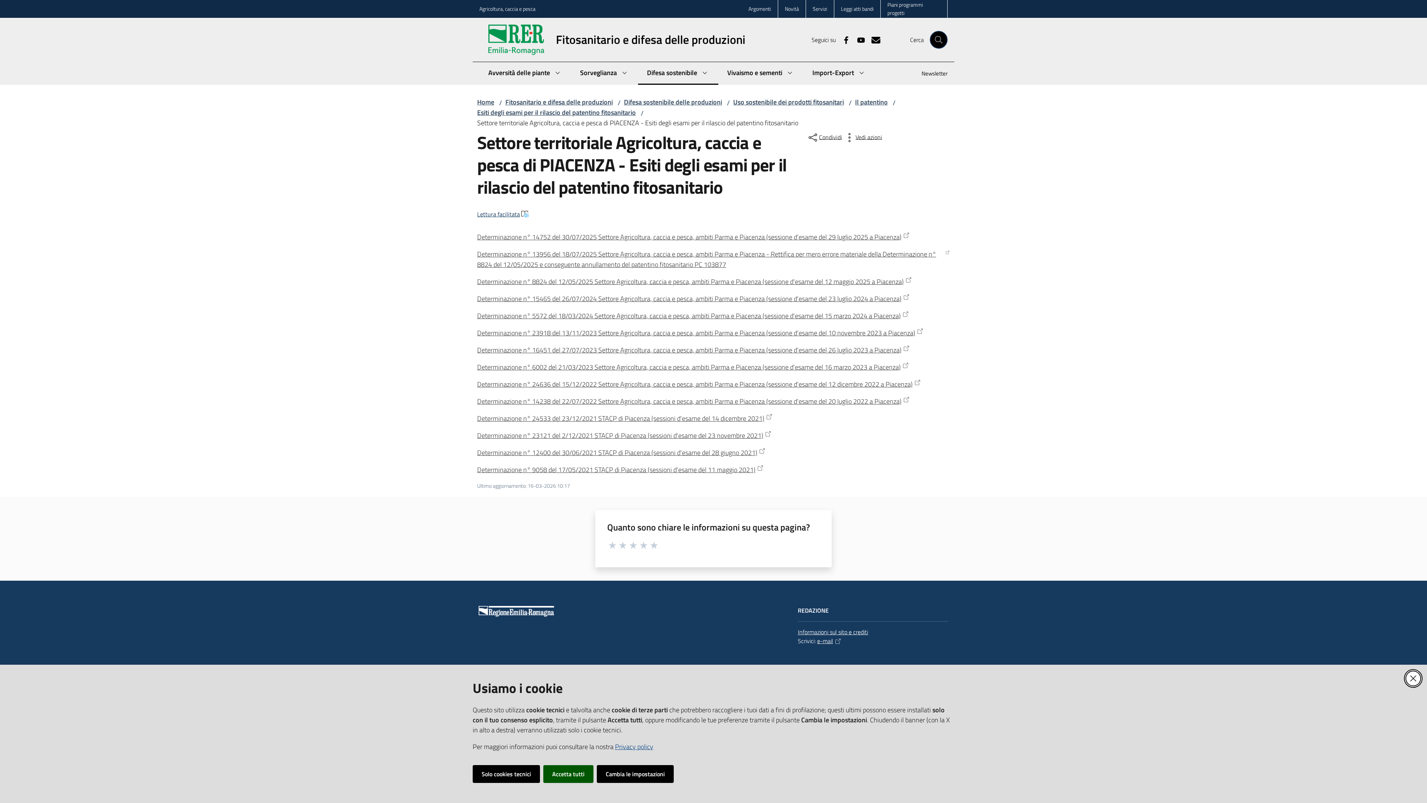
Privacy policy (634, 747)
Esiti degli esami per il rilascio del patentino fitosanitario (556, 112)
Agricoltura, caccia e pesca (507, 9)
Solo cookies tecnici (506, 774)
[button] (939, 40)
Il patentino (871, 102)
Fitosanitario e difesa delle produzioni (559, 102)
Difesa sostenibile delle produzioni (673, 102)
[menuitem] (930, 74)
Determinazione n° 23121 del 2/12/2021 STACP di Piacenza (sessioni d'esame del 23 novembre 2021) (620, 435)
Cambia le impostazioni (635, 774)
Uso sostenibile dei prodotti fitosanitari (788, 102)
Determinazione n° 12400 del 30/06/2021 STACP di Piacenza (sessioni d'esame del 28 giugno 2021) (617, 453)
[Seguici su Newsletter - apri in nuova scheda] (872, 39)
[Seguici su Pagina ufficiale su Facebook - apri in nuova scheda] (843, 39)
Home (485, 102)
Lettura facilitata (498, 214)
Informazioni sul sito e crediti (833, 632)
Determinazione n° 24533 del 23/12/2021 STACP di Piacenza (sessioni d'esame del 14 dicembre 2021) (620, 418)
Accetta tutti (568, 774)
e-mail (825, 640)
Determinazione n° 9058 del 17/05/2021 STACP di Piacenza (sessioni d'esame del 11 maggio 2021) (616, 470)
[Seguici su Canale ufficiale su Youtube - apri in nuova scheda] (858, 39)
